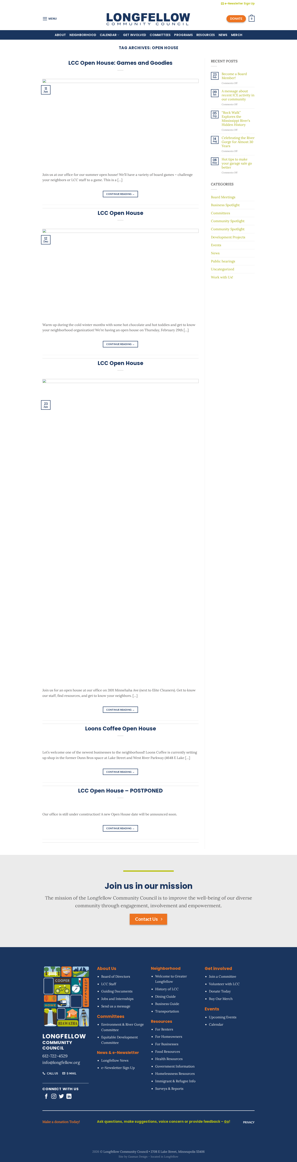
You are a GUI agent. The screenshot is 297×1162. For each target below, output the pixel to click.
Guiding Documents (117, 991)
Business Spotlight (225, 205)
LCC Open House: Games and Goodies (120, 63)
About (60, 35)
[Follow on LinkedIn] (69, 1097)
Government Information (175, 1066)
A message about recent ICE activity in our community (238, 95)
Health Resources (169, 1059)
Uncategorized (222, 269)
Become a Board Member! (234, 76)
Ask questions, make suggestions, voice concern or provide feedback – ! (163, 1121)
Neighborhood (83, 35)
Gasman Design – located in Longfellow (153, 1156)
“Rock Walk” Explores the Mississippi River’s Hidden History (236, 119)
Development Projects (228, 237)
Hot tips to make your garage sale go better (237, 163)
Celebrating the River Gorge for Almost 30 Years (238, 142)
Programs (183, 35)
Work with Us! (222, 277)
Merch (236, 35)
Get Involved (134, 35)
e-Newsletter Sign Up (118, 1067)
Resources (205, 35)
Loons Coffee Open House (120, 728)
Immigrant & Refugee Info (175, 1081)
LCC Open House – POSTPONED (120, 790)
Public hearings (223, 261)
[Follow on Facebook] (46, 1097)
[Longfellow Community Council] (148, 18)
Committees (160, 35)
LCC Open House (120, 213)
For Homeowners (168, 1037)
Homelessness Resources (175, 1074)
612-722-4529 (55, 1055)
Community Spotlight (227, 221)
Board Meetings (223, 197)
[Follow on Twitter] (61, 1097)
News (223, 35)
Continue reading (120, 193)
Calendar (108, 35)
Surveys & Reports (169, 1088)
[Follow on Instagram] (53, 1097)
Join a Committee (222, 976)
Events (216, 245)
